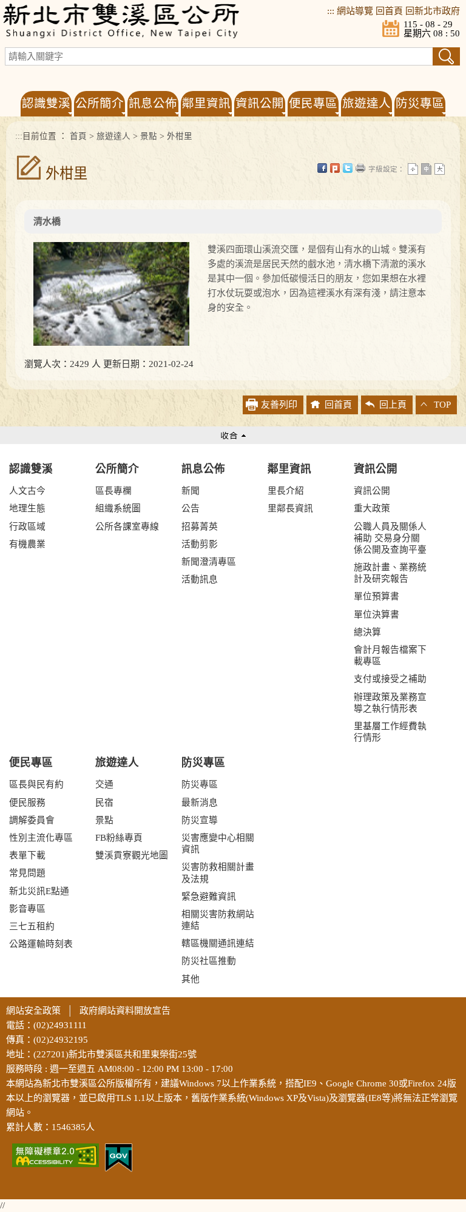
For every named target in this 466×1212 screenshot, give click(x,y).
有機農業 (27, 544)
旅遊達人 (113, 136)
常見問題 (27, 873)
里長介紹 (286, 491)
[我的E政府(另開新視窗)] (118, 1157)
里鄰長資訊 (290, 508)
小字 (413, 169)
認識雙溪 (31, 469)
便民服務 (27, 802)
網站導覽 (355, 11)
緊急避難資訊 (208, 896)
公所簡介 (117, 469)
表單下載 (27, 855)
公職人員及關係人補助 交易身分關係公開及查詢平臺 (390, 538)
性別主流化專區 (41, 838)
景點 (148, 136)
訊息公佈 (203, 469)
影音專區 (27, 909)
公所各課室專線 (127, 526)
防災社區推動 (208, 961)
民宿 (104, 802)
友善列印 (360, 168)
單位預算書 (376, 596)
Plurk (335, 168)
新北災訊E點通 (39, 891)
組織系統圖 (118, 508)
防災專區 (203, 762)
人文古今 (27, 491)
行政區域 (27, 526)
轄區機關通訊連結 (217, 943)
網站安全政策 (33, 1010)
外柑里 (179, 136)
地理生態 (27, 508)
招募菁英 (199, 526)
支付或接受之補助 (390, 679)
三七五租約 (32, 926)
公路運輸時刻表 (41, 944)
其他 (190, 979)
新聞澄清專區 (208, 562)
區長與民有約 (36, 784)
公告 (190, 508)
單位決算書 (376, 614)
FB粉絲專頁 (119, 838)
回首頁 (389, 11)
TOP (442, 404)
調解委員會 (32, 820)
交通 (104, 784)
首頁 (78, 136)
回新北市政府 (432, 11)
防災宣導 (199, 820)
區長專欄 (113, 491)
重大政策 (372, 508)
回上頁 (393, 404)
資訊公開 (375, 469)
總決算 (367, 632)
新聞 (190, 491)
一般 (426, 169)
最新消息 (199, 802)
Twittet (348, 168)
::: (330, 11)
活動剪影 (199, 544)
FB (322, 168)
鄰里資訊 (289, 469)
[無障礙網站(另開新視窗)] (55, 1154)
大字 (439, 169)
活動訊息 (199, 579)
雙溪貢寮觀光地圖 (131, 855)
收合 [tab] (233, 435)
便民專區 (31, 762)
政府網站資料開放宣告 (125, 1010)
